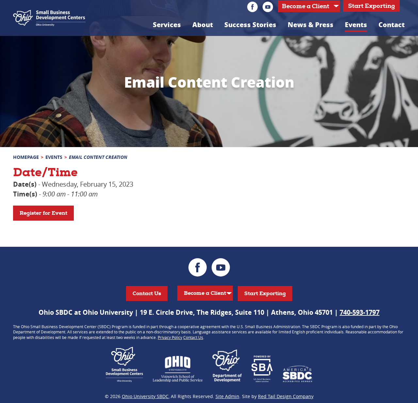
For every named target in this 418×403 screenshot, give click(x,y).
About (202, 24)
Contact (391, 24)
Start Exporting (371, 6)
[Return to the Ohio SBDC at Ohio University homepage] (49, 18)
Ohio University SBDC (145, 396)
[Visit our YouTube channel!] (268, 7)
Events (356, 24)
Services (167, 24)
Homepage (26, 157)
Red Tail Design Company (286, 396)
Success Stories (250, 24)
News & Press (310, 24)
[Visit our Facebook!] (252, 7)
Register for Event (43, 213)
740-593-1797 (359, 312)
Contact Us (147, 293)
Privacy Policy (170, 337)
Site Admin (227, 396)
